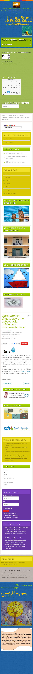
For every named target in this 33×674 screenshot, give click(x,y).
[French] (6, 125)
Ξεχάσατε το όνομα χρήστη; (12, 515)
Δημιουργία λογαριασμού (11, 513)
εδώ (7, 355)
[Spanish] (14, 125)
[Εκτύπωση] (28, 316)
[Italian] (9, 125)
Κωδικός (6, 501)
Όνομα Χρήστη (8, 495)
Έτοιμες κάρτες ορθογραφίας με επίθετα (15, 544)
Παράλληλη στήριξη (12, 115)
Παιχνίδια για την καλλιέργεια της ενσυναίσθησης (17, 451)
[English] (4, 125)
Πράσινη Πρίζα (25, 371)
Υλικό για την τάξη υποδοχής (12, 453)
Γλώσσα (21, 115)
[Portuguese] (11, 125)
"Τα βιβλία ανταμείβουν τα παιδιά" (13, 538)
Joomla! (5, 575)
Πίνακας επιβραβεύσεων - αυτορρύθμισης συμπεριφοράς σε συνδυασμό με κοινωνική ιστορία (15, 533)
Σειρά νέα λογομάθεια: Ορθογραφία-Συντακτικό (17, 456)
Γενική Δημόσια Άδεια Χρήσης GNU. (18, 577)
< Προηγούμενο (7, 383)
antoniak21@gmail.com (10, 63)
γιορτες (18, 93)
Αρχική (3, 115)
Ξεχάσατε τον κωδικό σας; (11, 517)
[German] (7, 125)
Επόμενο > (27, 383)
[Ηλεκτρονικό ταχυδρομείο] (29, 316)
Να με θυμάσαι (6, 508)
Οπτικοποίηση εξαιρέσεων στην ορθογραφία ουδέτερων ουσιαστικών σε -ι (13, 321)
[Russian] (12, 125)
